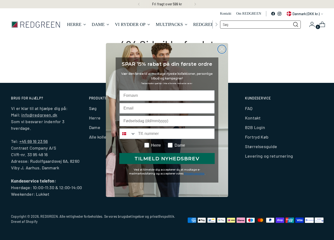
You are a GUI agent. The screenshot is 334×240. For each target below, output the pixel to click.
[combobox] (128, 134)
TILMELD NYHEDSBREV (167, 159)
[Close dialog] (222, 49)
